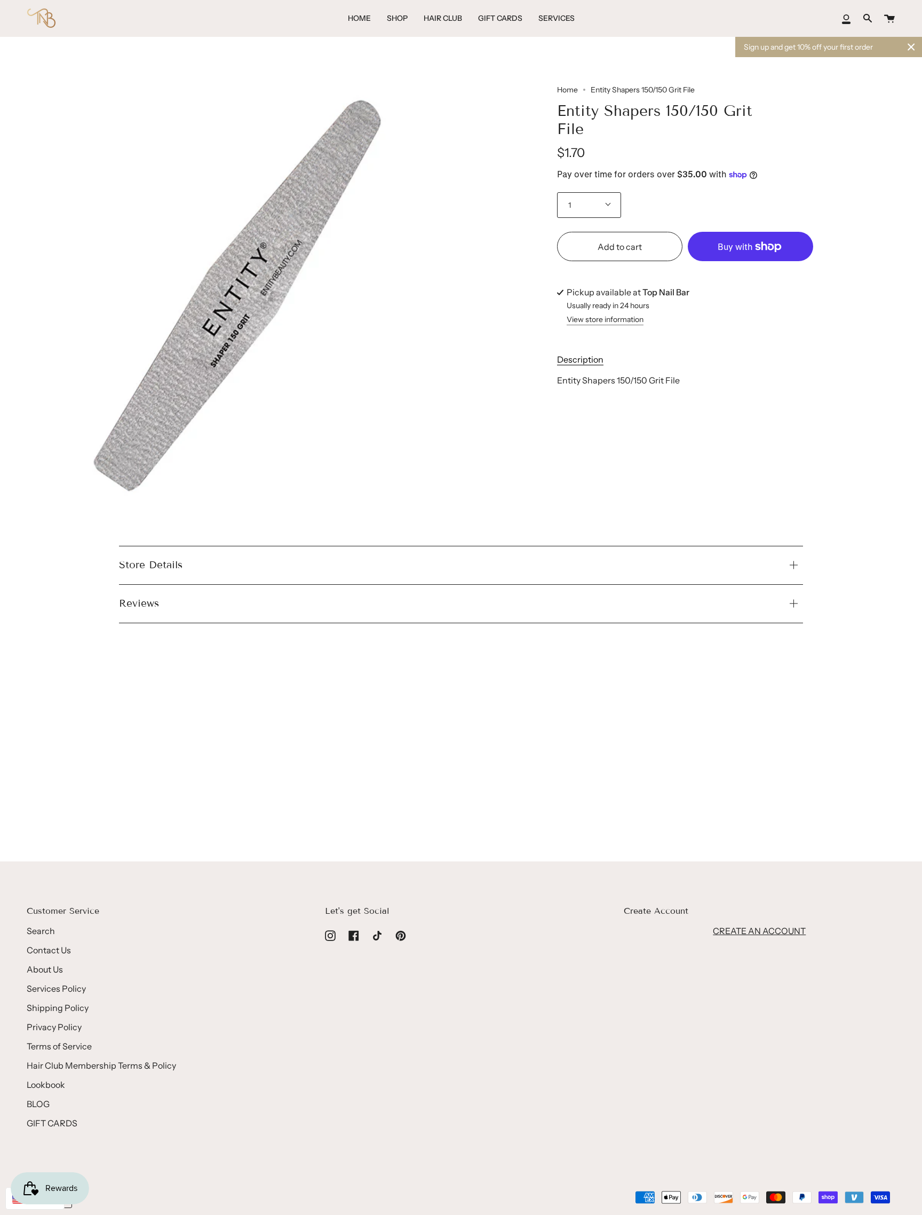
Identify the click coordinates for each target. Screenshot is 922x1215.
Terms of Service (59, 1046)
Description (580, 359)
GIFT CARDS (52, 1123)
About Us (45, 969)
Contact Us (49, 950)
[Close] (911, 47)
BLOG (38, 1104)
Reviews (139, 603)
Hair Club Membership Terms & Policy (101, 1065)
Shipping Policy (58, 1007)
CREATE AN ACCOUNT (759, 931)
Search (41, 931)
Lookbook (46, 1084)
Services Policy (56, 988)
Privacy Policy (54, 1027)
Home (567, 90)
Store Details (150, 565)
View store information (605, 320)
